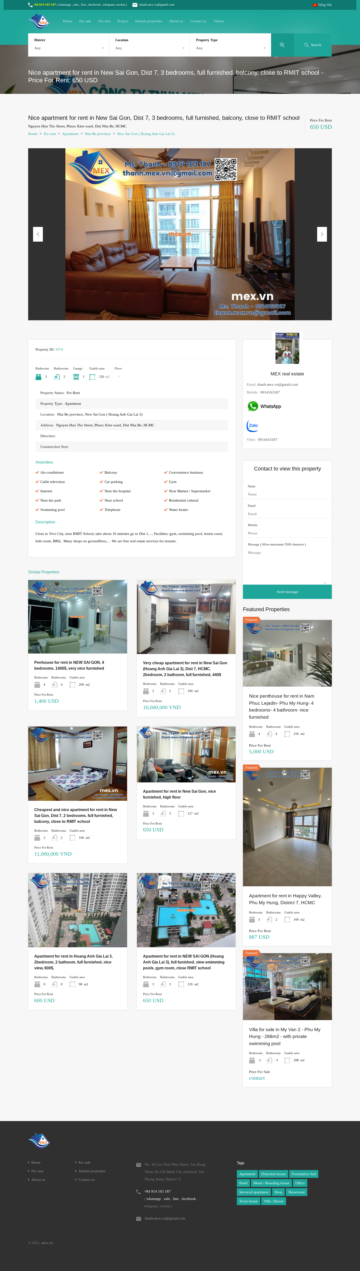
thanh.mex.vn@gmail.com (156, 4)
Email (252, 505)
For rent (104, 21)
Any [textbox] (37, 48)
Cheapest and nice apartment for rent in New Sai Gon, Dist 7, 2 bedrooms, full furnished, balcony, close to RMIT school (75, 816)
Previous (38, 234)
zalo (76, 4)
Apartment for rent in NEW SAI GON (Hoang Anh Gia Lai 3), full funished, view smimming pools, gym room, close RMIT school (184, 962)
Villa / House (274, 1201)
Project (123, 21)
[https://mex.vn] (39, 26)
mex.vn (47, 1243)
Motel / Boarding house (271, 1183)
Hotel (243, 1183)
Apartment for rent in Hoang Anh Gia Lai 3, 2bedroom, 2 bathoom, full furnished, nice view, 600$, (73, 962)
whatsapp (65, 4)
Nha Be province (98, 134)
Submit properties (148, 21)
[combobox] (68, 48)
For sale (85, 21)
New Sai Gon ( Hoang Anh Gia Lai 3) (146, 134)
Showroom (296, 1192)
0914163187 (270, 392)
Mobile (253, 525)
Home (67, 21)
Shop (278, 1192)
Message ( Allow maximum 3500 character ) (277, 544)
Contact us (198, 21)
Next (322, 234)
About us (176, 21)
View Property (78, 639)
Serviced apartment (254, 1192)
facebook (94, 4)
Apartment (70, 134)
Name (251, 486)
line (83, 4)
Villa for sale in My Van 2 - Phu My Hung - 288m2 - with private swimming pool (285, 1036)
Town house (248, 1201)
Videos (219, 21)
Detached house (273, 1174)
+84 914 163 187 (44, 4)
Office (300, 1183)
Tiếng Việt (324, 5)
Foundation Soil (304, 1174)
